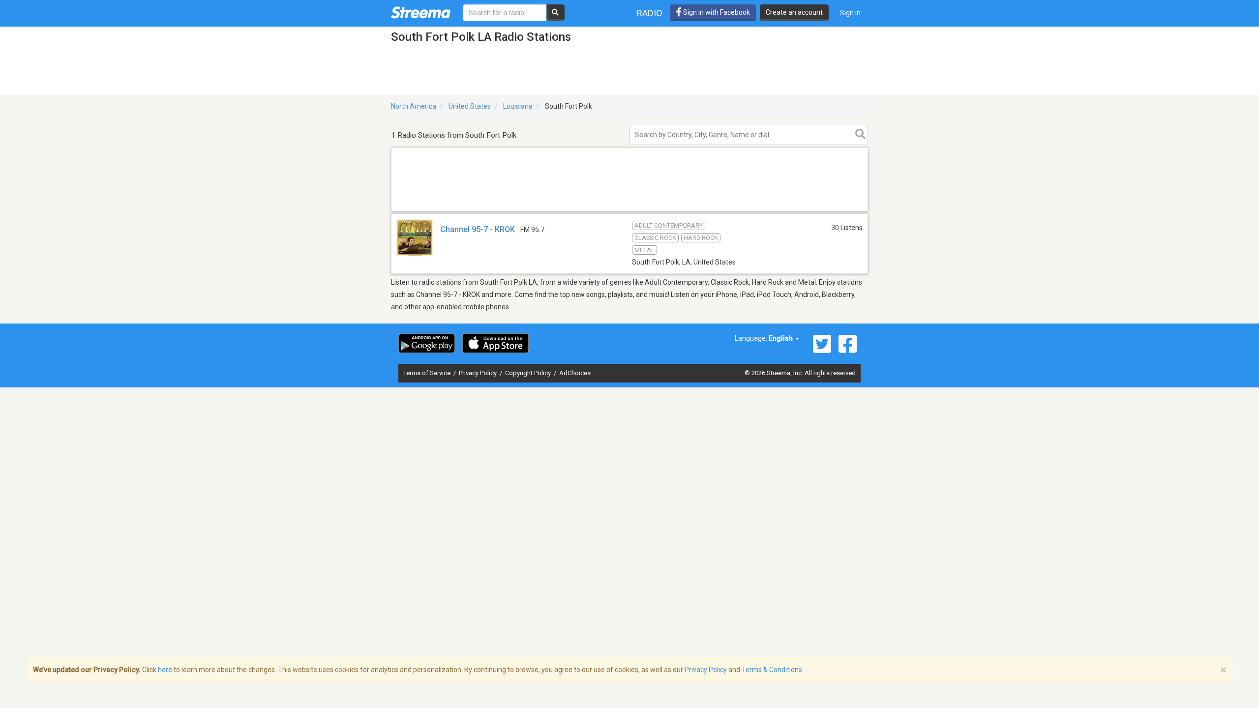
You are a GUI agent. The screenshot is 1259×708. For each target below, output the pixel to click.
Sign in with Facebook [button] (716, 12)
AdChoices (575, 373)
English (781, 338)
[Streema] (420, 12)
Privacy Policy (478, 373)
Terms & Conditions (772, 670)
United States (470, 106)
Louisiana (518, 106)
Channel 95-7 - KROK (477, 229)
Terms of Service (427, 373)
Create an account (794, 12)
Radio (649, 13)
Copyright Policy (528, 373)
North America (413, 106)
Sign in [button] (850, 13)
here (165, 670)
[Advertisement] (629, 210)
